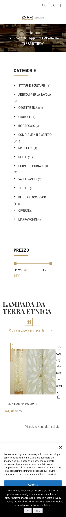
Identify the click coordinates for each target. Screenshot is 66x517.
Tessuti (24, 188)
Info (38, 510)
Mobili (22, 157)
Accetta (33, 484)
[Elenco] (37, 322)
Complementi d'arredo (35, 135)
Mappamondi (27, 219)
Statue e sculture (31, 85)
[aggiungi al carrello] (58, 397)
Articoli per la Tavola (34, 94)
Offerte (24, 210)
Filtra (43, 270)
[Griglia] (29, 322)
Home (33, 33)
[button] (60, 447)
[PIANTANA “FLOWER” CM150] (33, 371)
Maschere (25, 148)
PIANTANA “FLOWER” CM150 (25, 404)
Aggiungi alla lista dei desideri (58, 347)
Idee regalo (26, 126)
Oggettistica (28, 108)
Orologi (24, 117)
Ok (27, 510)
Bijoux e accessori (32, 197)
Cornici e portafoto (33, 166)
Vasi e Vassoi (27, 179)
